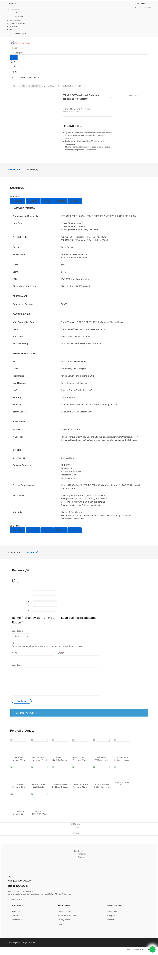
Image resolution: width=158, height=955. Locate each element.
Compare (134, 95)
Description (14, 170)
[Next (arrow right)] (10, 953)
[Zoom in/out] (22, 949)
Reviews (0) (32, 170)
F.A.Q (12, 29)
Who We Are (13, 3)
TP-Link (87, 109)
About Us (16, 911)
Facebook (78, 851)
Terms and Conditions (17, 23)
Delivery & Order (15, 20)
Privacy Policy (14, 26)
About (13, 7)
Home (12, 86)
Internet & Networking (30, 86)
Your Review (17, 665)
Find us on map (16, 899)
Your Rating (17, 631)
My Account (112, 911)
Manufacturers (20, 33)
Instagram (82, 854)
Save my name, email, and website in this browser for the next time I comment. (48, 646)
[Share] (10, 949)
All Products (141, 3)
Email (61, 653)
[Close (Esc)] (4, 949)
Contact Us (15, 13)
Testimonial (15, 10)
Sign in (148, 7)
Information (19, 17)
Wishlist (110, 920)
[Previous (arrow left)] (4, 953)
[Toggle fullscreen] (16, 949)
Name (15, 653)
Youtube (81, 857)
